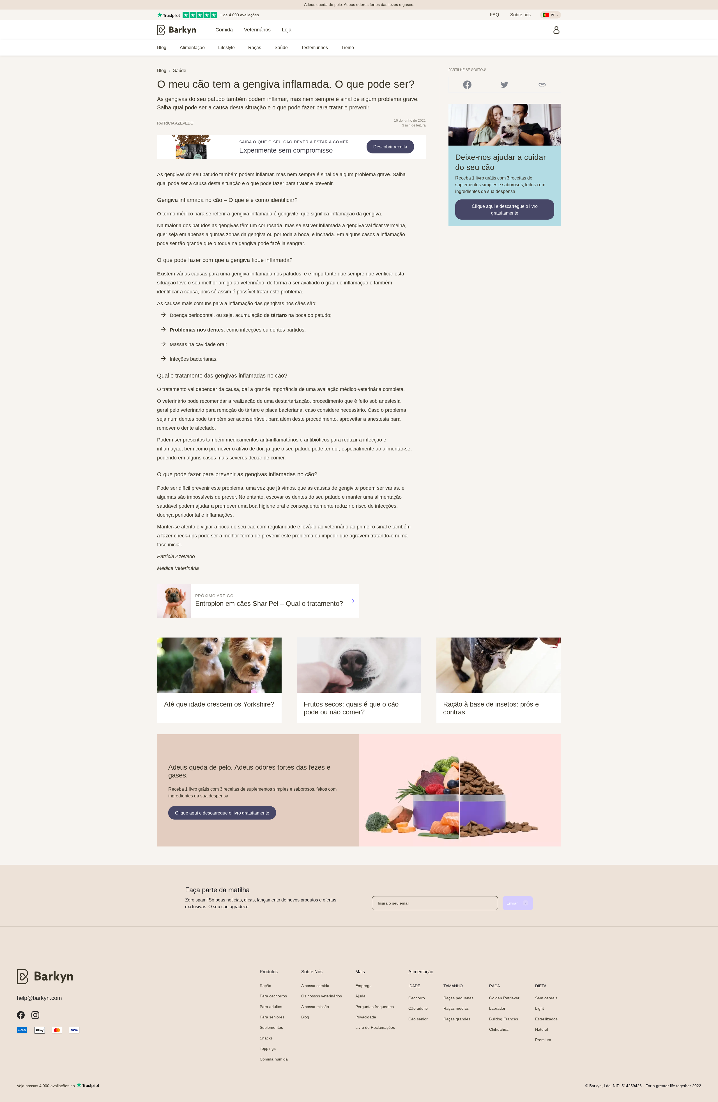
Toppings (268, 1048)
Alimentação (192, 47)
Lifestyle (226, 47)
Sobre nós (520, 14)
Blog (161, 47)
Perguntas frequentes (374, 1006)
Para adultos (271, 1006)
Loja (286, 30)
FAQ (494, 14)
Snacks (266, 1038)
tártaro (279, 315)
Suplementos (271, 1027)
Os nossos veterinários (321, 996)
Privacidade (365, 1017)
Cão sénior (418, 1019)
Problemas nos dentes (197, 330)
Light (539, 1008)
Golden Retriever (504, 998)
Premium (543, 1039)
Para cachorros (273, 996)
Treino (347, 47)
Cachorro (416, 998)
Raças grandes (456, 1019)
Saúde (281, 47)
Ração (265, 985)
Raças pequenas (458, 998)
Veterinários (257, 30)
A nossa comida (315, 985)
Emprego (363, 985)
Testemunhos (314, 47)
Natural (541, 1029)
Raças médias (456, 1008)
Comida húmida (274, 1059)
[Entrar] (556, 30)
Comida (224, 30)
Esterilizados (546, 1019)
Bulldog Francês (503, 1019)
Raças (254, 47)
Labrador (497, 1008)
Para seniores (272, 1017)
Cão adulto (418, 1008)
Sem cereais (546, 998)
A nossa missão (315, 1006)
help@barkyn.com (39, 998)
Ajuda (360, 996)
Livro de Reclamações (375, 1027)
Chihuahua (498, 1029)
